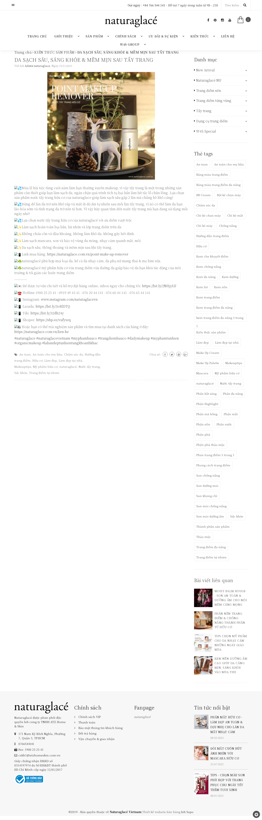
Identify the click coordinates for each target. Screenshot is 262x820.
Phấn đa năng (233, 393)
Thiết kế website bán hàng (161, 812)
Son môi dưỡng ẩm (210, 516)
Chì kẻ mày (204, 226)
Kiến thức (199, 36)
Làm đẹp (50, 360)
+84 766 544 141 (154, 5)
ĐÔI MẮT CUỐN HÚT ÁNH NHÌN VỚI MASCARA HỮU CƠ (226, 753)
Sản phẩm (94, 36)
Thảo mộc (203, 537)
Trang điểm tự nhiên (44, 373)
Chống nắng (228, 226)
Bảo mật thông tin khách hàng (100, 728)
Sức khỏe (20, 373)
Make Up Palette (207, 363)
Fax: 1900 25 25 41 (31, 749)
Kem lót (202, 287)
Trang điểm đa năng (211, 547)
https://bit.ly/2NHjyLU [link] (159, 285)
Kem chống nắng (208, 266)
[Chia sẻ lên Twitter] (171, 354)
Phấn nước (224, 424)
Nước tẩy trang (89, 366)
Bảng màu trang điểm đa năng (218, 185)
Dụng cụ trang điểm (212, 121)
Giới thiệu (63, 36)
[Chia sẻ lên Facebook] (165, 354)
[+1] (185, 354)
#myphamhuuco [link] (84, 338)
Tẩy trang (203, 111)
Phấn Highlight (207, 404)
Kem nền (220, 287)
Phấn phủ (203, 434)
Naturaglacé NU (208, 80)
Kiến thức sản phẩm (211, 332)
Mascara (202, 373)
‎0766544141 (26, 744)
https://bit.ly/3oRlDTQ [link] (53, 306)
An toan (25, 354)
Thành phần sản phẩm (213, 526)
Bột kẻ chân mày (229, 195)
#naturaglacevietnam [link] (53, 338)
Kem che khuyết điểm (212, 256)
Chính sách (125, 36)
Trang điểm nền (208, 90)
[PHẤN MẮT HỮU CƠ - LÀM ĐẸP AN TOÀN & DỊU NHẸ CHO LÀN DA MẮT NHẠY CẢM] (201, 721)
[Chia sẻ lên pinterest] (178, 354)
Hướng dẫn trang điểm (212, 236)
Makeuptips (22, 366)
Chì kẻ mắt (235, 215)
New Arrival (205, 70)
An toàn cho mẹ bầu (47, 354)
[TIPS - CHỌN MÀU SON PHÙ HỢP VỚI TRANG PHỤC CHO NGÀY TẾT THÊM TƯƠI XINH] (201, 783)
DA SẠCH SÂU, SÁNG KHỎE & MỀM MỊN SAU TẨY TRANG (83, 59)
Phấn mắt (231, 414)
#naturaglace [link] (24, 338)
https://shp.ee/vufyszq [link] (53, 319)
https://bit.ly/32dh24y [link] (47, 313)
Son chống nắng (208, 475)
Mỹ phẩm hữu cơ (45, 366)
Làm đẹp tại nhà (70, 360)
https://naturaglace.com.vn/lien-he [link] (41, 331)
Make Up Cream (207, 353)
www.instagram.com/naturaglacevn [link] (69, 299)
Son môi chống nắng (211, 506)
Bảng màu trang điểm (212, 174)
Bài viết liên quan (213, 580)
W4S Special (206, 131)
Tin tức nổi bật (212, 707)
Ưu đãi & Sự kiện (163, 36)
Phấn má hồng (206, 414)
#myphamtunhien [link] (165, 338)
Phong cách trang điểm (213, 465)
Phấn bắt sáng (206, 393)
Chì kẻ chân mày (208, 215)
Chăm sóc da (73, 354)
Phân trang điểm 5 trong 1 (215, 455)
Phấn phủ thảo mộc (210, 445)
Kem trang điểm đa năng (214, 307)
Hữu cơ (37, 360)
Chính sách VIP (89, 717)
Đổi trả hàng (87, 733)
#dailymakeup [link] (138, 338)
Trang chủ (37, 36)
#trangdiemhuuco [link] (112, 338)
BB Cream (203, 195)
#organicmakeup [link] (27, 343)
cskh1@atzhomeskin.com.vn (39, 755)
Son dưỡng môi (207, 486)
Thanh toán (86, 722)
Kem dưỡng (230, 277)
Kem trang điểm (208, 297)
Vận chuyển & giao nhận (96, 739)
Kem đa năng (206, 277)
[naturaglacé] (41, 707)
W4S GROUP (130, 44)
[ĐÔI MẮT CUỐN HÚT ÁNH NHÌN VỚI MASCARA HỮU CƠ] (201, 753)
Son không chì (206, 496)
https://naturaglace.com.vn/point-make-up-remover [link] (87, 254)
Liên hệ (228, 36)
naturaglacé (68, 366)
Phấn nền (203, 424)
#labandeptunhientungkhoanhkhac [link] (70, 343)
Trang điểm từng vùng (213, 100)
